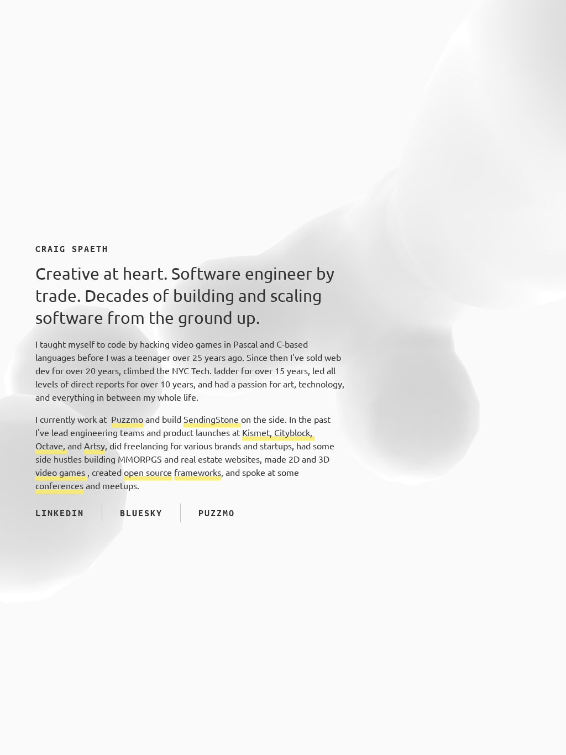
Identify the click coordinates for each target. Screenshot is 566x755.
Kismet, (258, 433)
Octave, (51, 446)
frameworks (197, 473)
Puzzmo (127, 419)
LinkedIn (59, 513)
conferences (59, 486)
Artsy (94, 446)
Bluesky (141, 513)
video (47, 473)
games (73, 473)
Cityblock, (294, 433)
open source (148, 473)
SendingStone (212, 419)
